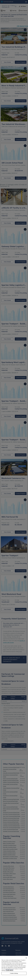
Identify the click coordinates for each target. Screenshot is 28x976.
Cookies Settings (14, 973)
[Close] (26, 958)
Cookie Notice (9, 970)
